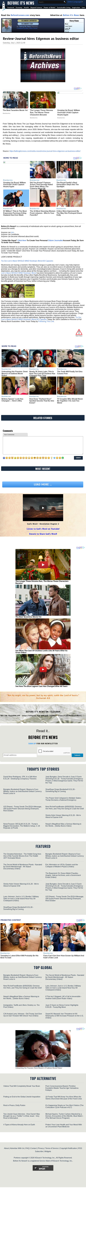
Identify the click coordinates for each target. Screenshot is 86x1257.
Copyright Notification (68, 1169)
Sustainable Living (63, 8)
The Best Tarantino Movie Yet (28, 637)
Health (26, 8)
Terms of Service (51, 1169)
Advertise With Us (17, 1169)
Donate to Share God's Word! (43, 554)
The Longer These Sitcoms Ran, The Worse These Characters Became (41, 603)
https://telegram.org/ (31, 736)
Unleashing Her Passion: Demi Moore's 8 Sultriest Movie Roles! (15, 373)
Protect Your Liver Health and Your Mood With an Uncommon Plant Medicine (63, 1146)
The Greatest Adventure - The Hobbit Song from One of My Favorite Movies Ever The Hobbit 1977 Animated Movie (22, 877)
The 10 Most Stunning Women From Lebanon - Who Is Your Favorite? (42, 213)
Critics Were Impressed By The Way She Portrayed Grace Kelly (69, 213)
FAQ (27, 1169)
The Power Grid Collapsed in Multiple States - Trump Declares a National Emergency (63, 820)
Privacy (41, 1169)
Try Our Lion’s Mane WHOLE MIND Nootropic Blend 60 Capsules (27, 261)
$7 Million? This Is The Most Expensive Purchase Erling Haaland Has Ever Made (15, 213)
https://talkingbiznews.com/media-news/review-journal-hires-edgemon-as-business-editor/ (44, 151)
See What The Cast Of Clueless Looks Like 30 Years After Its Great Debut (41, 672)
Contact (33, 1169)
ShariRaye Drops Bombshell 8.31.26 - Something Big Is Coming (60, 811)
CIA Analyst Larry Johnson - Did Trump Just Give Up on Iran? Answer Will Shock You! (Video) (22, 1035)
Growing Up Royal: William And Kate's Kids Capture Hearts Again (14, 184)
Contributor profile (22, 28)
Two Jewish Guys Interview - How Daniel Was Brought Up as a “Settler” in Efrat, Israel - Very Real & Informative (21, 1137)
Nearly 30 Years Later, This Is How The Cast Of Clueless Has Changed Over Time (42, 373)
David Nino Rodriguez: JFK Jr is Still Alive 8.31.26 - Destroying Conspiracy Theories (20, 798)
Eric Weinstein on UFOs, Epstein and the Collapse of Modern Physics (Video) (61, 886)
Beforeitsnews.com (20, 15)
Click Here (22, 240)
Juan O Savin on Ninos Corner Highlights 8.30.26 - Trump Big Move (61, 1027)
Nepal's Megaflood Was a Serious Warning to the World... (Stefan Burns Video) (63, 845)
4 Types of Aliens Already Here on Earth (19, 1145)
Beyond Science (36, 8)
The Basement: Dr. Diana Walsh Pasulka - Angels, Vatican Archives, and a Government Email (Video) (63, 896)
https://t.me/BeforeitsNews (70, 736)
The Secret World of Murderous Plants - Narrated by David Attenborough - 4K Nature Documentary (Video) (22, 887)
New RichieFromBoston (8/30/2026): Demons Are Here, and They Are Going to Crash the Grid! (64, 828)
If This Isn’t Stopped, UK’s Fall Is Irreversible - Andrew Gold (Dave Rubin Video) (63, 1018)
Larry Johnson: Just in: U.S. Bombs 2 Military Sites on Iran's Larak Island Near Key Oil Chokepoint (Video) (21, 919)
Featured (10, 8)
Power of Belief (49, 8)
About (6, 1169)
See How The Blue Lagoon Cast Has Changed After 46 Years (41, 707)
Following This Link (46, 321)
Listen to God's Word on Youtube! (43, 549)
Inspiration (76, 8)
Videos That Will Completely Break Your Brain (21, 1107)
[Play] (43, 528)
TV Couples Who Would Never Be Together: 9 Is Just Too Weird (70, 401)
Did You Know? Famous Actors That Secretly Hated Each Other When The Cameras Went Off (41, 186)
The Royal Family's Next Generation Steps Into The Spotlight (68, 184)
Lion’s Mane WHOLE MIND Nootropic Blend (18, 273)
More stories (33, 28)
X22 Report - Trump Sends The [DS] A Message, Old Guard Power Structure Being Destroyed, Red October (22, 829)
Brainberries (8, 180)
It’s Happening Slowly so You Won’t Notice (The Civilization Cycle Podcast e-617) (64, 1127)
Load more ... (43, 505)
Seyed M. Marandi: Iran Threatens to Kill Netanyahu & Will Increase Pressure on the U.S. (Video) (64, 1036)
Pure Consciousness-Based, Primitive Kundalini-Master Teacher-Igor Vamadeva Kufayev (61, 1109)
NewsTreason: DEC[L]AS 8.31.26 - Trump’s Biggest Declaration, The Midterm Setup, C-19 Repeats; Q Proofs (21, 847)
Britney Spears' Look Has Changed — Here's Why (12, 400)
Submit (77, 776)
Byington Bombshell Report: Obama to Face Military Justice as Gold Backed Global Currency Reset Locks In (22, 812)
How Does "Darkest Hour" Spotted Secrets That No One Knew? (41, 401)
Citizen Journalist (55, 240)
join (12, 232)
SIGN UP (32, 764)
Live (83, 8)
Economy (19, 8)
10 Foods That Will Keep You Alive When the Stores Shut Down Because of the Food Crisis (63, 1118)
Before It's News (20, 3)
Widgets (47, 1172)
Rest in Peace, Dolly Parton (14, 1126)
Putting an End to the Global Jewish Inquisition (21, 1117)
